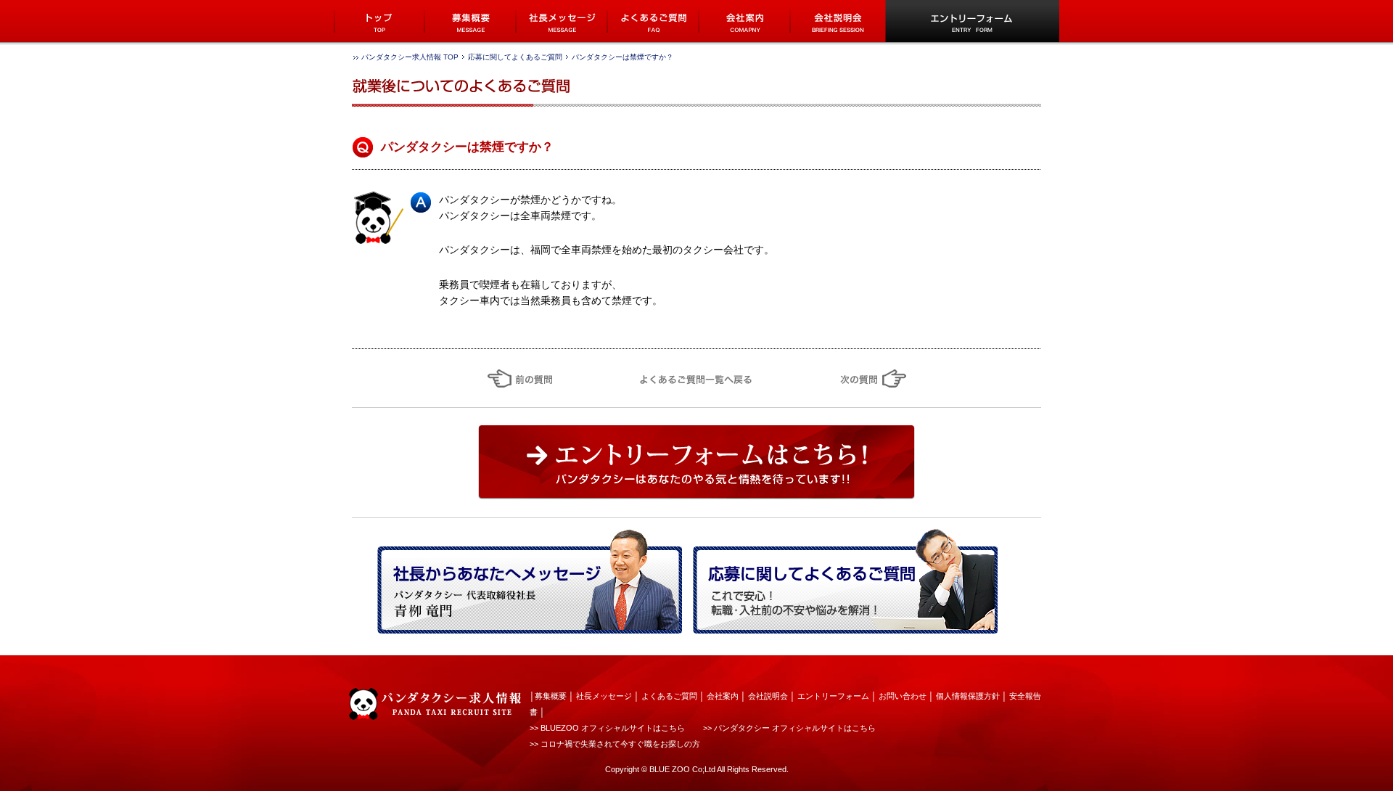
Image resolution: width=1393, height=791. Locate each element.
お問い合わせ (902, 696)
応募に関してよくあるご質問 (515, 57)
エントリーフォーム (833, 696)
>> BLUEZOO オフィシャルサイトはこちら (607, 728)
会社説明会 (768, 696)
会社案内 (723, 696)
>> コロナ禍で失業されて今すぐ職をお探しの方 (615, 743)
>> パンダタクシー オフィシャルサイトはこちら (789, 728)
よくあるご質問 (669, 696)
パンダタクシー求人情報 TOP (410, 57)
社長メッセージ (604, 696)
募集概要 (551, 696)
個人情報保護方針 (968, 696)
